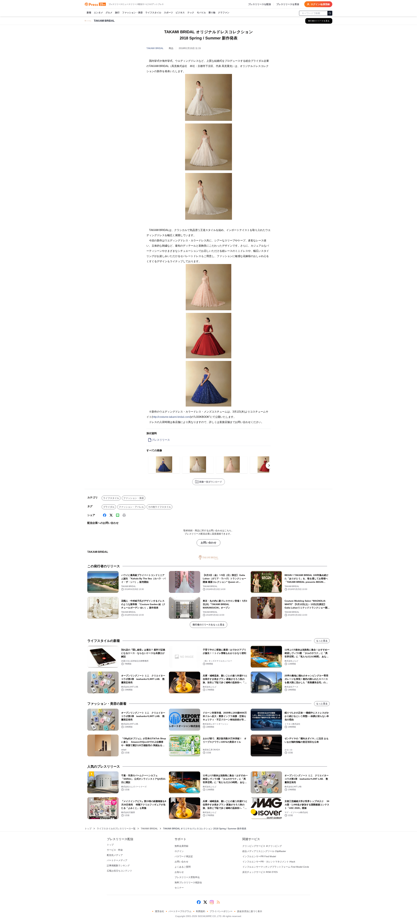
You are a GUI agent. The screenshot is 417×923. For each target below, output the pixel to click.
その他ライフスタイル (159, 507)
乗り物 (211, 12)
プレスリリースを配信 (259, 4)
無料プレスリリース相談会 (188, 882)
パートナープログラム (180, 911)
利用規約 (200, 911)
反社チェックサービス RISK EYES (260, 872)
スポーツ (168, 12)
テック (190, 12)
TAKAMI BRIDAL (155, 48)
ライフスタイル (153, 12)
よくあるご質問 (183, 867)
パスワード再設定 (184, 856)
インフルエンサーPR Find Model (259, 856)
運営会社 (159, 911)
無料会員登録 (181, 846)
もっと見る (322, 640)
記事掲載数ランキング (118, 865)
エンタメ (98, 12)
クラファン (223, 12)
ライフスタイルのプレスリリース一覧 (116, 828)
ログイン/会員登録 (320, 4)
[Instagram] (212, 902)
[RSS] (218, 902)
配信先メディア (115, 855)
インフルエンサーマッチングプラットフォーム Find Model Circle (275, 867)
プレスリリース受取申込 (187, 877)
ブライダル (109, 507)
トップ (88, 828)
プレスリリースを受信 (287, 4)
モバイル (201, 12)
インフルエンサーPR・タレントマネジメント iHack (268, 861)
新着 (89, 12)
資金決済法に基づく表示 (249, 911)
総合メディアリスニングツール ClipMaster (264, 851)
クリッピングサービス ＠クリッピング (262, 846)
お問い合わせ (208, 542)
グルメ (109, 12)
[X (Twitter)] (111, 515)
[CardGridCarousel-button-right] (269, 465)
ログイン (179, 851)
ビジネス (180, 12)
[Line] (117, 515)
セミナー (179, 887)
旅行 (117, 12)
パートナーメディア (117, 860)
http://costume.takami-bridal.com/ (171, 416)
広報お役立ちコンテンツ (119, 870)
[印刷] (124, 515)
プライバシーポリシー (221, 911)
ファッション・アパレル (131, 507)
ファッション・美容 (132, 12)
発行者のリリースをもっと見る (208, 624)
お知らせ (179, 872)
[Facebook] (104, 515)
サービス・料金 (115, 850)
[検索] (329, 13)
